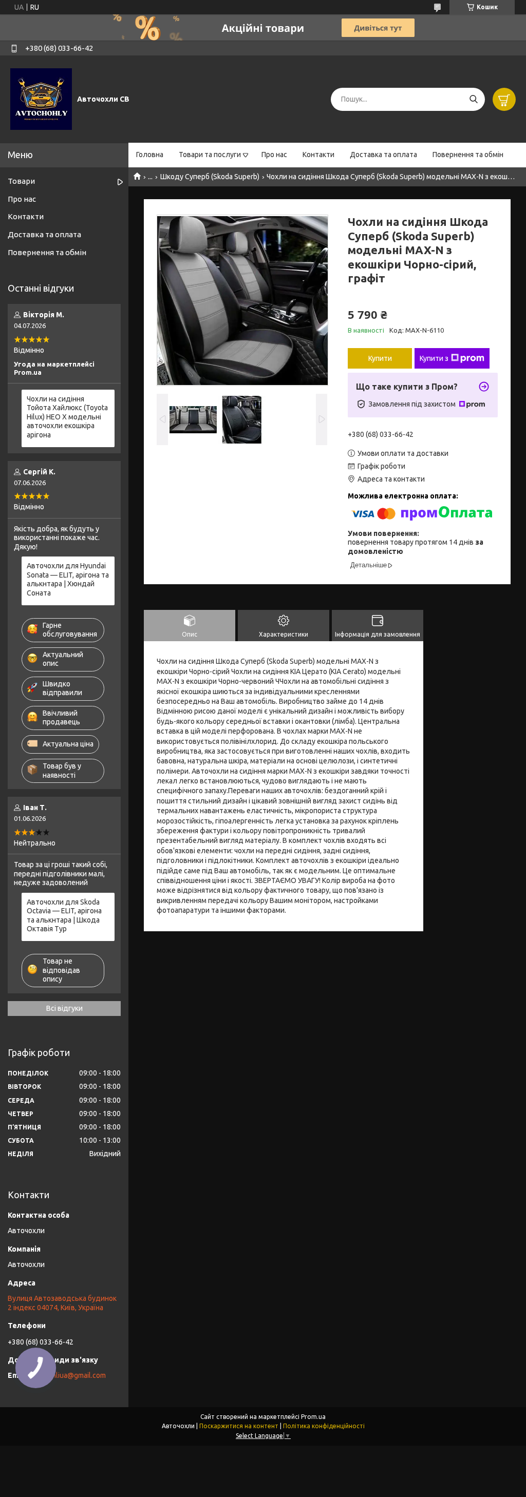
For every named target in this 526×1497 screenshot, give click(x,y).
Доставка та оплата (383, 154)
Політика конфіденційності (324, 1426)
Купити (380, 358)
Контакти (318, 154)
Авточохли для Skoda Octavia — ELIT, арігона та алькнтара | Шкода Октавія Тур (64, 915)
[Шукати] (473, 99)
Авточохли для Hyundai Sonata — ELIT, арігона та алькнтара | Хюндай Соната (68, 579)
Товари (21, 181)
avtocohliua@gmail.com (68, 1375)
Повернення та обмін (468, 154)
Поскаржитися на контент (238, 1426)
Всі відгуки (64, 1008)
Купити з (434, 358)
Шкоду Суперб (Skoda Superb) (209, 176)
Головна (149, 154)
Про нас (274, 154)
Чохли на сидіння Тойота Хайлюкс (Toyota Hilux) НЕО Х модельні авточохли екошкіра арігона (67, 417)
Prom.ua (313, 1416)
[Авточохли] (41, 98)
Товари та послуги (210, 154)
